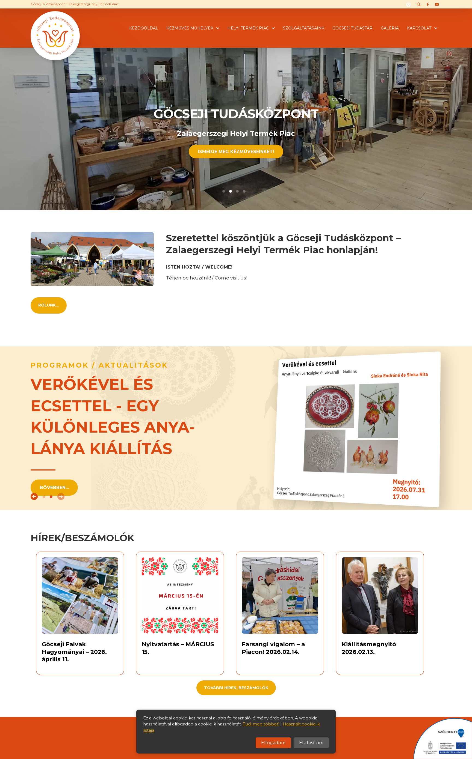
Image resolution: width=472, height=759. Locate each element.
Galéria (390, 28)
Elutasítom (311, 742)
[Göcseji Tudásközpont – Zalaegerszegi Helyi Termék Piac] (55, 27)
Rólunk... (48, 305)
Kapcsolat (419, 28)
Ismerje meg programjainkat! (236, 151)
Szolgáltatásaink (303, 28)
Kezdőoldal (143, 28)
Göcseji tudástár (352, 28)
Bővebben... (54, 487)
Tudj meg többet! (261, 724)
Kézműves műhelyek (189, 28)
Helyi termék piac (248, 28)
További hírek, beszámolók (236, 687)
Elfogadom (273, 742)
